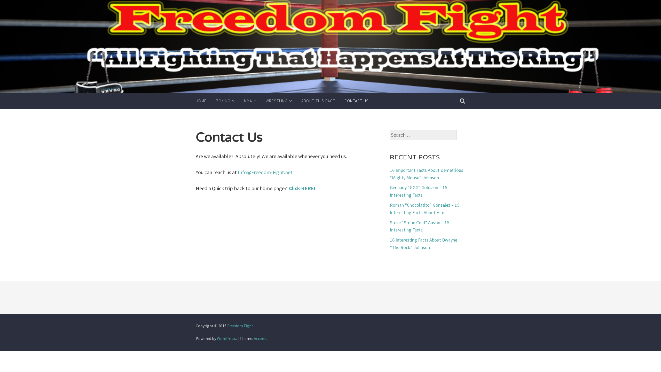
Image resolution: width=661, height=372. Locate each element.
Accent (260, 338)
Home (201, 100)
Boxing (223, 100)
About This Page (318, 100)
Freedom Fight (240, 325)
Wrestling (277, 100)
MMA (248, 100)
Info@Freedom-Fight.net (265, 172)
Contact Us (356, 100)
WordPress (226, 338)
